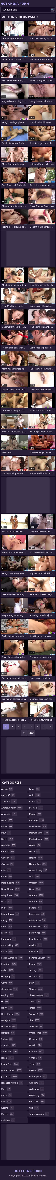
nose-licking (38, 870)
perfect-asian (38, 926)
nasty (34, 851)
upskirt (35, 1045)
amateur (9, 801)
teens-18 (36, 1014)
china (6, 876)
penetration (37, 920)
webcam (36, 1082)
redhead (36, 951)
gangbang (9, 989)
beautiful (8, 845)
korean (7, 1114)
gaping (7, 995)
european (8, 938)
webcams (36, 1089)
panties (35, 907)
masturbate (37, 826)
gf (4, 1001)
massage (36, 820)
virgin (34, 1064)
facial (7, 951)
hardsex (7, 1032)
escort (6, 932)
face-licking (9, 945)
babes (6, 826)
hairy (6, 1007)
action (6, 788)
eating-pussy (10, 913)
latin (34, 795)
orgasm (36, 882)
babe (6, 820)
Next (31, 732)
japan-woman (11, 1070)
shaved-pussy (39, 995)
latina (34, 801)
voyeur (35, 1070)
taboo (34, 1001)
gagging (8, 976)
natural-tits (37, 863)
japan (7, 1057)
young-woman (39, 1114)
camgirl (7, 851)
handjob (8, 1020)
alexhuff (7, 795)
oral (34, 876)
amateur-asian (11, 807)
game (6, 982)
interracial (9, 1051)
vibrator (36, 1051)
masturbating (38, 832)
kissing (7, 1107)
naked (34, 845)
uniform (35, 1039)
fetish (7, 970)
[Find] (53, 10)
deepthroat (9, 895)
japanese (9, 1076)
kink (5, 1089)
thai (34, 1020)
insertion (8, 1045)
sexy (34, 982)
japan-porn (9, 1064)
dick (6, 901)
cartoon (7, 857)
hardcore (8, 1026)
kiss (6, 1101)
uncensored (38, 1032)
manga (35, 813)
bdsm (7, 838)
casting (7, 863)
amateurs (9, 813)
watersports (37, 1076)
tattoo (35, 1007)
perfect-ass (37, 932)
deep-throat (10, 888)
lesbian (36, 807)
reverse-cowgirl (39, 957)
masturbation (38, 838)
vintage (35, 1057)
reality (35, 945)
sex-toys (35, 976)
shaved (35, 989)
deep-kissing (10, 882)
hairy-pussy (10, 1014)
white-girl (36, 1101)
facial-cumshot (11, 957)
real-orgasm (38, 938)
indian (6, 1039)
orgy (34, 888)
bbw (5, 832)
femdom (8, 963)
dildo (6, 907)
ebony (6, 920)
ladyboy (8, 1120)
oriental (36, 895)
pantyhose (36, 913)
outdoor (35, 901)
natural (35, 857)
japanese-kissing (12, 1082)
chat (5, 870)
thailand (35, 1026)
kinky (6, 1095)
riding (35, 963)
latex (34, 788)
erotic (6, 926)
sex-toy (35, 970)
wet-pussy (36, 1095)
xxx (33, 1107)
